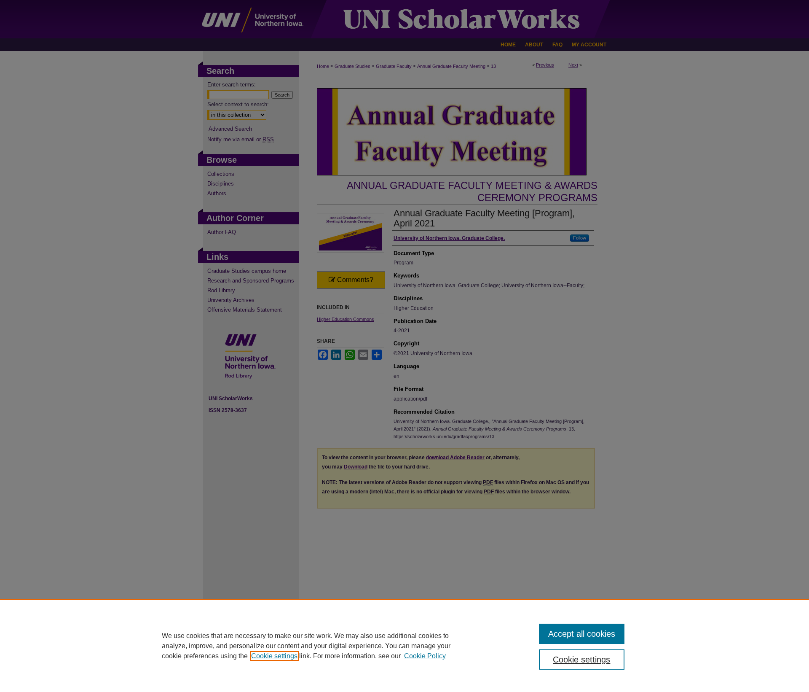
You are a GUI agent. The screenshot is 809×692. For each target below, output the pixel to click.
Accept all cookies (581, 633)
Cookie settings (274, 656)
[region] (404, 645)
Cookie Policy (425, 656)
